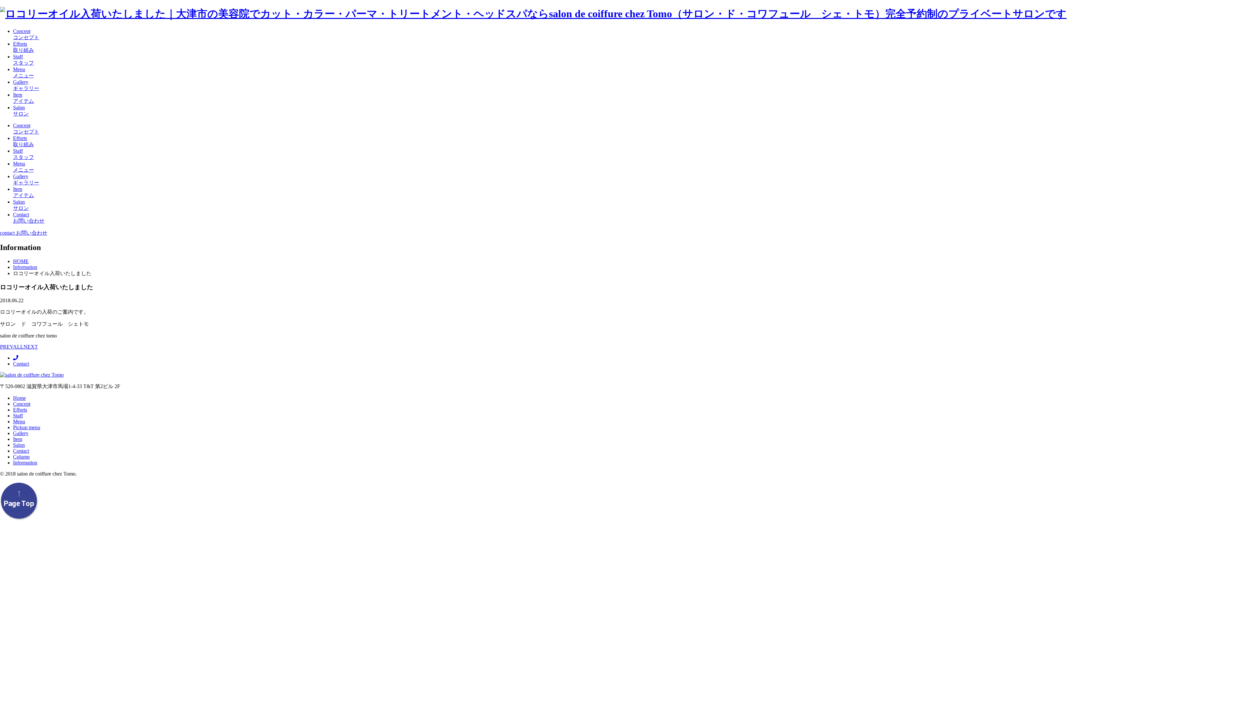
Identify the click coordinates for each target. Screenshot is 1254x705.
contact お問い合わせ (23, 233)
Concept (21, 404)
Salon (19, 445)
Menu (19, 421)
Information (25, 462)
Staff (18, 415)
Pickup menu (26, 427)
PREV (6, 347)
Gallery (20, 433)
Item (17, 439)
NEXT (31, 347)
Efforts (20, 410)
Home (19, 398)
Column (21, 457)
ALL (18, 347)
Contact (21, 364)
